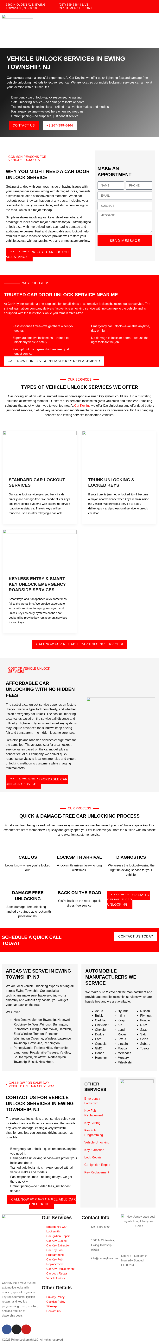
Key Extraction (94, 1150)
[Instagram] (16, 1329)
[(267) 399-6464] (86, 1229)
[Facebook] (7, 1329)
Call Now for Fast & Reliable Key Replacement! (54, 361)
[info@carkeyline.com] (86, 1261)
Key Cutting (92, 1123)
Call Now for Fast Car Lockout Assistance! (38, 255)
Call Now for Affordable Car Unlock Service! (37, 782)
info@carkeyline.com (104, 1258)
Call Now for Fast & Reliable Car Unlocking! (128, 900)
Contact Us (24, 125)
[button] (153, 30)
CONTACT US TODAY (135, 936)
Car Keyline (82, 405)
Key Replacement (96, 1172)
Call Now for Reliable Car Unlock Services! (79, 644)
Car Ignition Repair (97, 1164)
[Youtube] (26, 1329)
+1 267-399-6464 (60, 125)
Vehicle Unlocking (96, 1142)
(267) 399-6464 (100, 1226)
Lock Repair (92, 1157)
